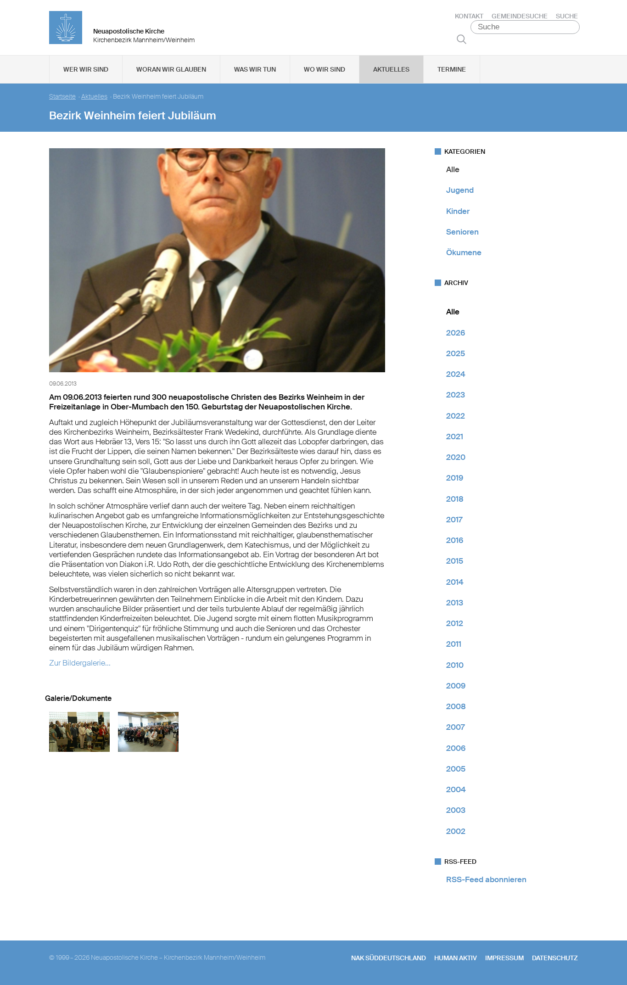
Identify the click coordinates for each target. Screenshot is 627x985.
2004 (456, 789)
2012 (454, 623)
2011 (453, 644)
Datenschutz (555, 958)
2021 (454, 436)
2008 (456, 706)
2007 (455, 727)
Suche (567, 16)
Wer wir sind (85, 69)
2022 (455, 416)
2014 (455, 582)
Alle (452, 169)
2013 (454, 603)
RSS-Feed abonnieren (486, 879)
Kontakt (469, 16)
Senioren (462, 232)
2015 (454, 561)
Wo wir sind (324, 69)
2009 (455, 686)
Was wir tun (255, 69)
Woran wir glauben (171, 69)
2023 (455, 395)
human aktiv (455, 958)
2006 (455, 748)
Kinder (458, 211)
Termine (451, 69)
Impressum (504, 958)
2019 (454, 478)
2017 (454, 520)
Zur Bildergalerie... (80, 663)
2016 (454, 540)
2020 (455, 457)
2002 (455, 831)
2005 (455, 769)
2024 (455, 374)
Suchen (461, 39)
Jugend (460, 190)
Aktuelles (391, 69)
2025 (455, 353)
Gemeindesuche (520, 16)
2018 (455, 499)
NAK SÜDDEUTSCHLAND (388, 958)
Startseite (62, 97)
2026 (455, 333)
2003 (455, 810)
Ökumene (463, 252)
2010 (455, 665)
